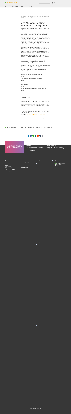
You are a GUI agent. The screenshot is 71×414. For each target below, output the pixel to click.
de (52, 2)
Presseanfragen (30, 16)
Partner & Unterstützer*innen (10, 164)
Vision (6, 160)
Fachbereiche (15, 6)
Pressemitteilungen (45, 16)
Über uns (23, 6)
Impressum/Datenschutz (9, 171)
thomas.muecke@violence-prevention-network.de (36, 114)
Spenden (30, 6)
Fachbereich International (58, 149)
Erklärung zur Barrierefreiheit (10, 169)
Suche (38, 3)
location (62, 3)
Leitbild (6, 161)
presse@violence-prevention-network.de (34, 151)
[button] (28, 136)
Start (21, 16)
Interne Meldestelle (8, 166)
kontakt (60, 3)
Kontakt (6, 165)
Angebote (7, 6)
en (54, 2)
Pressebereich (38, 153)
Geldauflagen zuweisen (9, 167)
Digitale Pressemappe (37, 16)
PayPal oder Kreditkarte (24, 167)
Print (65, 3)
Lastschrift (22, 166)
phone (57, 3)
